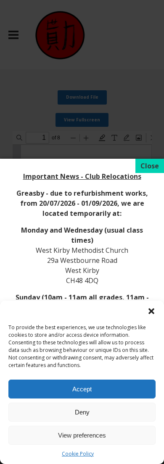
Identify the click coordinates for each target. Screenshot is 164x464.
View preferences (82, 435)
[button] (151, 311)
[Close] (149, 166)
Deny (82, 412)
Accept (82, 389)
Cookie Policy (78, 453)
